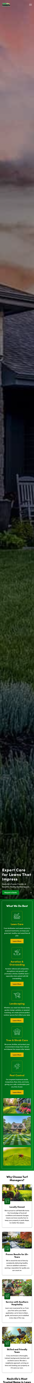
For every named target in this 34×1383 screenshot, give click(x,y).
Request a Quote (10, 892)
